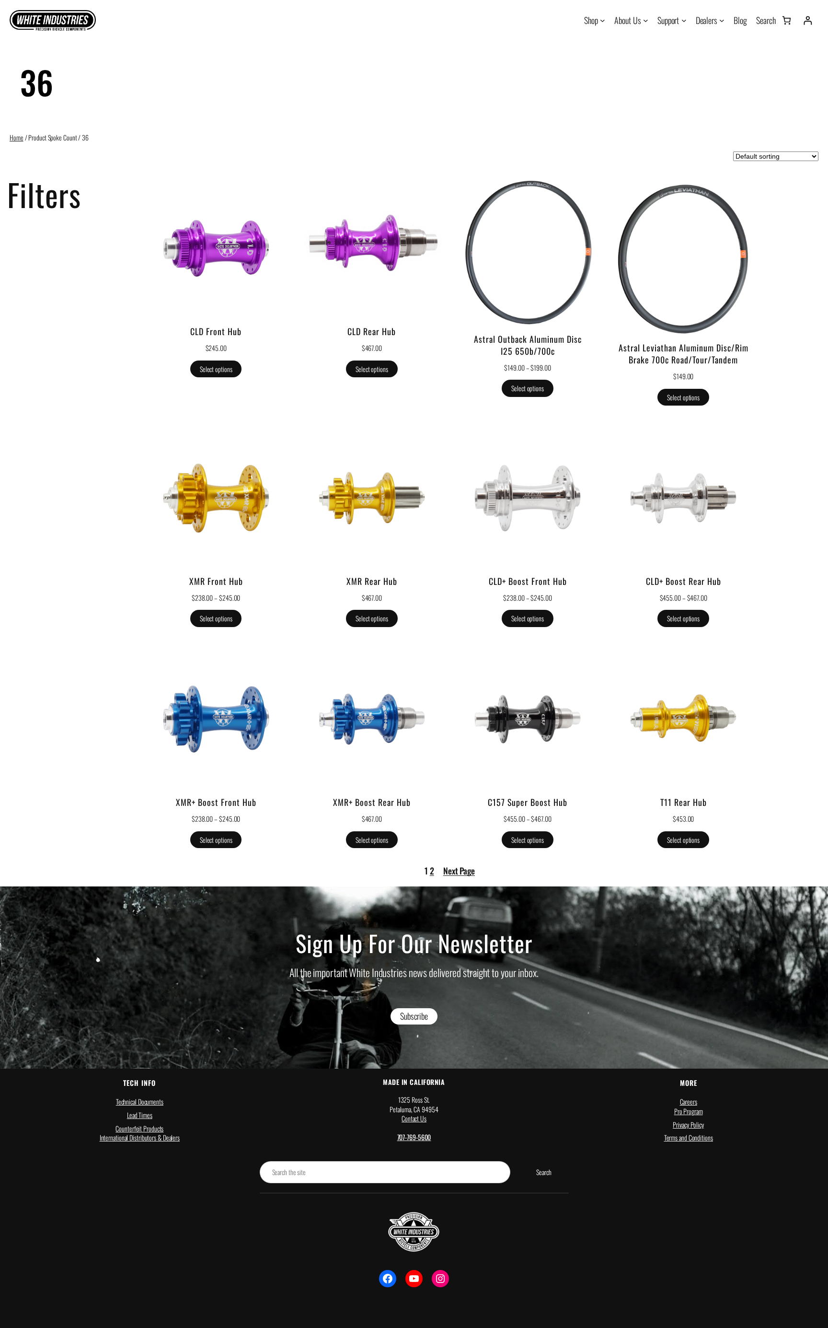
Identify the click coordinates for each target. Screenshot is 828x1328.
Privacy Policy (688, 1124)
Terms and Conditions (688, 1137)
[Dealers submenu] (721, 20)
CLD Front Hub (216, 332)
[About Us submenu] (645, 20)
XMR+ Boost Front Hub (216, 802)
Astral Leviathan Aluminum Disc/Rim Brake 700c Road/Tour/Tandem (683, 354)
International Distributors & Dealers (140, 1137)
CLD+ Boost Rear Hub (683, 581)
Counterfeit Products (139, 1128)
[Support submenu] (684, 20)
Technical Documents (139, 1101)
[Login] (807, 20)
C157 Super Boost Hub (527, 802)
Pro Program (688, 1111)
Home (16, 137)
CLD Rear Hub (371, 332)
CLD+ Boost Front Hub (528, 581)
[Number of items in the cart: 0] (786, 20)
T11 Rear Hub (683, 802)
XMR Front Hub (216, 581)
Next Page (459, 871)
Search (543, 1172)
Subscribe (414, 1016)
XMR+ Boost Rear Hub (372, 802)
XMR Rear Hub (371, 581)
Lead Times (139, 1115)
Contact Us (414, 1118)
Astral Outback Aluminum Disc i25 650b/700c (528, 345)
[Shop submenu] (602, 20)
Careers (688, 1101)
